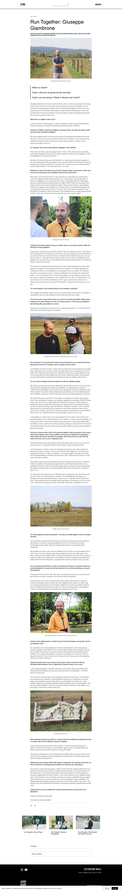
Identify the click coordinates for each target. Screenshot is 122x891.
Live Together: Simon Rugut (33, 832)
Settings (107, 888)
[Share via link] (35, 805)
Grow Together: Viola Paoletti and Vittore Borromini (87, 833)
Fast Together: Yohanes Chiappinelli (58, 833)
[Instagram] (22, 869)
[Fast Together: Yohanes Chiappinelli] (61, 822)
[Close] (120, 888)
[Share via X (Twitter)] (31, 805)
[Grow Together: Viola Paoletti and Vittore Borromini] (88, 822)
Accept (115, 888)
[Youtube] (26, 869)
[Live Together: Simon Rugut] (34, 822)
